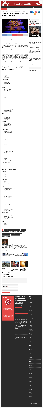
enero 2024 (30, 301)
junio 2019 (30, 369)
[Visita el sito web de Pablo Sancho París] (2, 250)
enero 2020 (30, 360)
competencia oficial (6, 231)
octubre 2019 (30, 364)
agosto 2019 (30, 366)
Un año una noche (14, 234)
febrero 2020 (30, 358)
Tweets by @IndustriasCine (32, 70)
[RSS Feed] (35, 14)
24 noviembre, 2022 (5, 17)
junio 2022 (30, 321)
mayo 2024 (30, 298)
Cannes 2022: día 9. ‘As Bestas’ (5, 268)
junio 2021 (30, 337)
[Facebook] (31, 12)
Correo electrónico (4, 286)
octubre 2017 (30, 396)
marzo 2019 (30, 373)
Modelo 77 (23, 231)
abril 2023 (30, 309)
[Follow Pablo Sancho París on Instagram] (4, 250)
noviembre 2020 (31, 346)
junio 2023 (30, 306)
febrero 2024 (30, 299)
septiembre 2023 (31, 303)
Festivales (11, 7)
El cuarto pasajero (13, 231)
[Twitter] (33, 12)
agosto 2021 (30, 334)
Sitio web (3, 288)
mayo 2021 (30, 338)
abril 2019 (30, 372)
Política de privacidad (32, 399)
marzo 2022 (30, 325)
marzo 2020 (30, 357)
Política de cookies (31, 401)
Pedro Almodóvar (5, 233)
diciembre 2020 (30, 345)
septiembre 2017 (31, 397)
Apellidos (30, 20)
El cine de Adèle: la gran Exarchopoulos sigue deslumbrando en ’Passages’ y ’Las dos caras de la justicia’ (35, 59)
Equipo (34, 7)
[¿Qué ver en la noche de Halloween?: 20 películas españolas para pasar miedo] (24, 264)
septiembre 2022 (31, 318)
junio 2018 (30, 385)
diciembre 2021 (30, 329)
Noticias (3, 7)
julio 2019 (30, 368)
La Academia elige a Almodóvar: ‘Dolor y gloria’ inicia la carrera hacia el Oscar (14, 269)
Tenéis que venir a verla (6, 234)
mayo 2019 (30, 370)
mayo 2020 (30, 354)
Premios (15, 7)
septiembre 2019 (31, 365)
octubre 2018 (30, 380)
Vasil (18, 234)
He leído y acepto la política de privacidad (35, 23)
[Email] (39, 12)
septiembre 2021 (31, 333)
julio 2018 (30, 384)
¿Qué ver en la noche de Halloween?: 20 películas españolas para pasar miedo (24, 269)
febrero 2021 (30, 342)
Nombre (30, 19)
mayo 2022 (30, 322)
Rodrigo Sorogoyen (18, 233)
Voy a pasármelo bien (6, 236)
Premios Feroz (11, 233)
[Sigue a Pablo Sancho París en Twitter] (6, 250)
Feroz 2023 (18, 231)
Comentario (3, 277)
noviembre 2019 (31, 362)
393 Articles (21, 239)
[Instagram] (36, 12)
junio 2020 (30, 353)
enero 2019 (30, 376)
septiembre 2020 (31, 349)
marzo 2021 (30, 341)
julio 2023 (30, 305)
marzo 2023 (30, 310)
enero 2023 (30, 313)
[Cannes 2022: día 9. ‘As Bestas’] (6, 264)
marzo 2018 (30, 389)
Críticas (30, 7)
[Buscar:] (36, 8)
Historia (23, 7)
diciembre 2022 (30, 314)
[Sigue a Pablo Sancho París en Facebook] (3, 250)
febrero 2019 (30, 374)
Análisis (27, 7)
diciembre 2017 (30, 393)
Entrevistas (7, 7)
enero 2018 (30, 392)
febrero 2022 (30, 326)
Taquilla (19, 7)
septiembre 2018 (31, 381)
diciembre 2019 (30, 361)
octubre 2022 (30, 317)
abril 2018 (30, 388)
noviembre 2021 (31, 330)
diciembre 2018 (30, 377)
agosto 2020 (30, 350)
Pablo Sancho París (11, 17)
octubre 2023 (30, 302)
